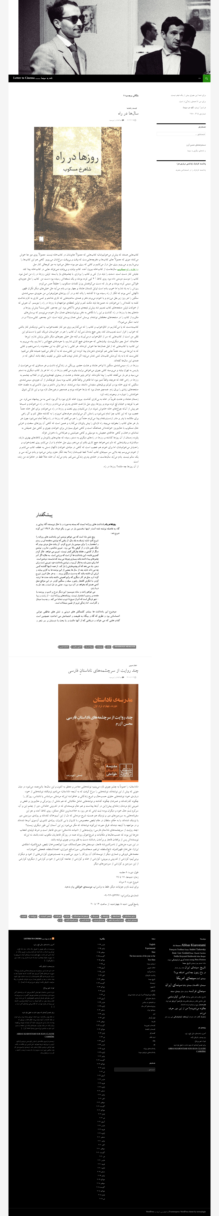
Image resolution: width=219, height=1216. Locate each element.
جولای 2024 (101, 987)
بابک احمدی (202, 963)
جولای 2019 (101, 1180)
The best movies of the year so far (142, 956)
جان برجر (181, 968)
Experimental (150, 949)
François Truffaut (176, 950)
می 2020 (102, 1157)
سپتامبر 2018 (101, 1184)
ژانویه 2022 (101, 1087)
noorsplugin (201, 1212)
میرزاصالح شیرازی (99, 920)
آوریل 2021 (101, 1122)
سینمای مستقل (184, 992)
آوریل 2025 (101, 968)
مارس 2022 (101, 1080)
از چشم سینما (151, 964)
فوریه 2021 (101, 1130)
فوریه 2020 (101, 1164)
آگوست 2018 (100, 1187)
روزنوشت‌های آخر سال (148, 1006)
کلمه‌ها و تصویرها (149, 1026)
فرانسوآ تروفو (177, 1001)
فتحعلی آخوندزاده (46, 916)
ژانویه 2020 (101, 1168)
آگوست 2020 (100, 1153)
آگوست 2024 (100, 983)
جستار (108, 647)
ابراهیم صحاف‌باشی (129, 916)
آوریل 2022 (101, 1076)
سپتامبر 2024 (101, 980)
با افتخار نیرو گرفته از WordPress (157, 1212)
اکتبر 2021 (101, 1099)
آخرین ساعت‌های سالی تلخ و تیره (44, 945)
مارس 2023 (101, 1045)
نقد (154, 1045)
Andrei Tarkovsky (197, 950)
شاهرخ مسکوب (77, 647)
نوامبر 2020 (101, 1141)
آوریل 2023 (101, 1041)
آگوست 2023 (100, 1026)
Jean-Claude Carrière (198, 953)
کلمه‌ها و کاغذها (132, 109)
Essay (187, 950)
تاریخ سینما (186, 963)
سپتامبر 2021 (101, 1103)
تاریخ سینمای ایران (195, 968)
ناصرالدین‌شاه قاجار (71, 920)
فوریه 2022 (101, 1083)
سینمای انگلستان (199, 985)
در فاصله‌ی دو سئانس (148, 1003)
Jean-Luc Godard (181, 953)
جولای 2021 (101, 1110)
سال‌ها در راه (128, 114)
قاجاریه (24, 916)
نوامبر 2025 (101, 949)
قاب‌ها (153, 1022)
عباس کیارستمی (176, 997)
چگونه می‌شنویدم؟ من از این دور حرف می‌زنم (141, 995)
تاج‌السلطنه (105, 916)
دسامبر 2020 (101, 1137)
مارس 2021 (101, 1126)
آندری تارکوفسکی (178, 960)
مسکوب (121, 269)
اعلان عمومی (133, 666)
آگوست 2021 (100, 1107)
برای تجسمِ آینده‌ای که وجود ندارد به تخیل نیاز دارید (38, 1013)
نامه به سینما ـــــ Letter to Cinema (32, 78)
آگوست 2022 (100, 1060)
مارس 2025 (101, 972)
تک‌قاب (153, 991)
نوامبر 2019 (101, 1176)
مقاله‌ (153, 1041)
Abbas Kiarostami (193, 945)
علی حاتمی (202, 1001)
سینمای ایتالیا (187, 986)
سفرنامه (67, 916)
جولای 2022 (101, 1064)
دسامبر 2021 (101, 1091)
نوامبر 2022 (101, 1057)
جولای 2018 (101, 1191)
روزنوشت (99, 647)
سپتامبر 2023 (101, 1022)
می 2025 (102, 964)
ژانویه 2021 (101, 1134)
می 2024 (102, 995)
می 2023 (102, 1037)
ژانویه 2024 (101, 1006)
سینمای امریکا (186, 978)
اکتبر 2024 (101, 976)
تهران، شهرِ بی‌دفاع (48, 988)
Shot (153, 953)
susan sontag (189, 960)
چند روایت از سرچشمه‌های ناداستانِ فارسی (103, 671)
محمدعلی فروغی (132, 920)
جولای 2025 (101, 960)
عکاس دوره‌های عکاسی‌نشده (190, 1001)
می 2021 (102, 1118)
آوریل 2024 (101, 999)
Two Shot (151, 960)
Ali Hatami (177, 946)
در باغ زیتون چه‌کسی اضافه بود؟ (190, 972)
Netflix (176, 957)
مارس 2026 (101, 945)
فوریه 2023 (101, 1049)
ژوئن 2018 (101, 1195)
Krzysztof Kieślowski (188, 957)
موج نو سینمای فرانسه (192, 1005)
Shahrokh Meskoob (125, 647)
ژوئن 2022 (101, 1068)
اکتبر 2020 (101, 1145)
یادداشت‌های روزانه (149, 1049)
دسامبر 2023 (101, 1010)
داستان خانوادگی (150, 999)
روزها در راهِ (132, 269)
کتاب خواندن (192, 1017)
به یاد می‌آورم (151, 972)
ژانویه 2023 (101, 1053)
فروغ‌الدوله (33, 916)
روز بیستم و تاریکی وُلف (46, 967)
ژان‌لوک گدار (201, 1017)
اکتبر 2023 (101, 1018)
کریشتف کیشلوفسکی (181, 1017)
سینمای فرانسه (197, 991)
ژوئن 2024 (101, 991)
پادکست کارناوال (150, 976)
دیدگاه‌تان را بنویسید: (115, 120)
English (152, 945)
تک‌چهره (152, 987)
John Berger (201, 957)
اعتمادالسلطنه (116, 916)
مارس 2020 (101, 1160)
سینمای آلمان (201, 979)
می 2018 (102, 1199)
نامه (60, 920)
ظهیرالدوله (58, 916)
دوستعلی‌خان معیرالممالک (81, 916)
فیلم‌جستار (202, 1005)
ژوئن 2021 (101, 1114)
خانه (199, 78)
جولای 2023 (101, 1030)
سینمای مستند (175, 992)
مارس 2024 (101, 1003)
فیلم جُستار (152, 1018)
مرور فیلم (152, 1037)
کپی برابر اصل (169, 1017)
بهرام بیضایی (194, 963)
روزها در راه (89, 647)
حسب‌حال (95, 916)
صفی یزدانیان (189, 997)
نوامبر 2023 (101, 1014)
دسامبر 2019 (101, 1172)
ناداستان (183, 1005)
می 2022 (102, 1072)
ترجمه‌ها (152, 983)
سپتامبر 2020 (101, 1149)
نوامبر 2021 (101, 1095)
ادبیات (169, 960)
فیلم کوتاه (168, 1001)
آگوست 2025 (100, 956)
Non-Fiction (200, 960)
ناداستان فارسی (64, 647)
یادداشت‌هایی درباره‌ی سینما (147, 1053)
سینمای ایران (173, 985)
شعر (195, 997)
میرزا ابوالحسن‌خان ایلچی (116, 920)
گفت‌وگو (152, 1033)
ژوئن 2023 (101, 1033)
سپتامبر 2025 (101, 953)
